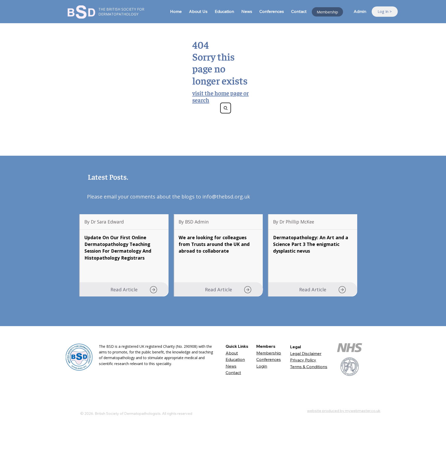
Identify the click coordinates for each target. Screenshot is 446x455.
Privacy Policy (303, 359)
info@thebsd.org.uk (226, 196)
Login (261, 366)
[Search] (225, 108)
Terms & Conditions (308, 366)
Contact (233, 372)
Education (235, 359)
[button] (124, 289)
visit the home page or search (220, 96)
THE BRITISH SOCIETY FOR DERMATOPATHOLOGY (121, 11)
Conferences (268, 359)
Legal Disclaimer (305, 353)
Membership (268, 352)
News (231, 366)
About (232, 352)
